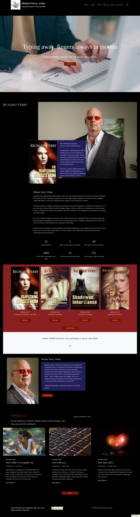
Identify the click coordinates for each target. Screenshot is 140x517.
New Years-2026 (105, 462)
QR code (106, 5)
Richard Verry (11, 459)
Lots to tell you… (60, 462)
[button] (1, 54)
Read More (10, 482)
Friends (112, 5)
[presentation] (24, 442)
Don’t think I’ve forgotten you (19, 462)
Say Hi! (99, 5)
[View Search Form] (127, 4)
